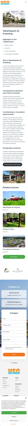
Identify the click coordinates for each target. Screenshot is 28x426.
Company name (7, 325)
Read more (5, 209)
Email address (6, 331)
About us (5, 383)
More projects (14, 256)
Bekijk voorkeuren (14, 420)
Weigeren (14, 416)
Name (4, 318)
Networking (17, 389)
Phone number (6, 339)
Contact (4, 387)
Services (17, 391)
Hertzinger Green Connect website (12, 164)
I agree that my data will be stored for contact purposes (13, 348)
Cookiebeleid (13, 423)
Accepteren (14, 412)
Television (17, 386)
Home (4, 380)
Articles (16, 380)
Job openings (6, 385)
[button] (26, 398)
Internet (17, 388)
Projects (4, 381)
